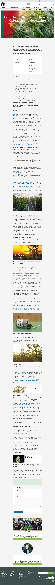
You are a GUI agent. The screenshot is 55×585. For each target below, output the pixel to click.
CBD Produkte (36, 7)
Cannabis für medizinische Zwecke (29, 275)
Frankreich (15, 190)
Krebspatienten (16, 285)
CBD (14, 239)
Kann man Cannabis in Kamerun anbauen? (27, 84)
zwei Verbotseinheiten (29, 171)
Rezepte (11, 575)
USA (19, 174)
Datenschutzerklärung (22, 576)
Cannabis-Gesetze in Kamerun (22, 77)
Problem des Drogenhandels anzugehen (22, 175)
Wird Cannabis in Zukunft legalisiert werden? (25, 100)
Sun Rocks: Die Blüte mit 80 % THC (33, 388)
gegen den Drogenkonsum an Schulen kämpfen (26, 144)
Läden (20, 573)
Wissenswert (19, 94)
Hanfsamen (4, 7)
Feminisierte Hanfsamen (14, 7)
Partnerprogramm (31, 572)
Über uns (29, 571)
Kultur (26, 387)
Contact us (20, 572)
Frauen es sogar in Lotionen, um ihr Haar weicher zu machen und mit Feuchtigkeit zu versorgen (28, 373)
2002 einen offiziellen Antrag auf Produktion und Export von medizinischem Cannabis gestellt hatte (27, 308)
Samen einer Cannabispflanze (21, 266)
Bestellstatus (21, 571)
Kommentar (16, 496)
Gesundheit (11, 573)
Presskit (29, 573)
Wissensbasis (21, 574)
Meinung (11, 576)
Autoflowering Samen (26, 7)
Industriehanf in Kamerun (21, 93)
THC (16, 242)
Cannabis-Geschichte (20, 96)
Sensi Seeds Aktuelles (13, 577)
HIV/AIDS (33, 283)
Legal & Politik (12, 574)
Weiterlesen (27, 564)
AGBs (20, 577)
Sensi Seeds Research (4, 571)
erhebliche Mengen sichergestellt (20, 440)
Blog (52, 7)
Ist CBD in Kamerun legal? (21, 86)
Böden (26, 416)
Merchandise (45, 7)
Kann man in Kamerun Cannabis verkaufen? (27, 82)
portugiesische (34, 399)
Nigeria (21, 423)
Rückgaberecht (21, 575)
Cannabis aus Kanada (24, 283)
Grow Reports (27, 456)
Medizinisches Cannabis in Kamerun (24, 91)
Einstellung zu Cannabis (21, 98)
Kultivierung (12, 571)
